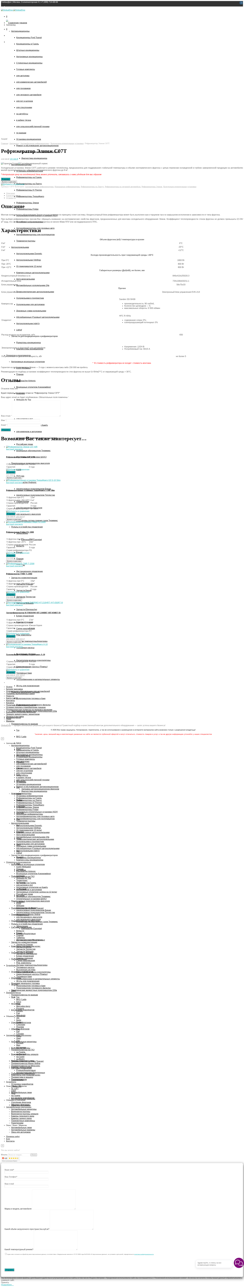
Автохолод (14, 143)
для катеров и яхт (24, 419)
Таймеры (20, 938)
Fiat (18, 1013)
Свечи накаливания (25, 628)
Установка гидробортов (22, 1084)
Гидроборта (11, 965)
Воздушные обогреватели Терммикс (33, 451)
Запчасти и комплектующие (24, 578)
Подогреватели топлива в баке (30, 698)
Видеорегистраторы (20, 1111)
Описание (10, 193)
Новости (10, 696)
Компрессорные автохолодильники (33, 273)
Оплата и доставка (15, 716)
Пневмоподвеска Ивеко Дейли (25, 1063)
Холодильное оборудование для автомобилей (28, 691)
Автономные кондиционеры (29, 755)
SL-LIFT (15, 1089)
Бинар (19, 933)
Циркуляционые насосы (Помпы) (32, 667)
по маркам (21, 782)
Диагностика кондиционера (34, 158)
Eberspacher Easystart (31, 928)
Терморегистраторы (25, 241)
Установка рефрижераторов (29, 796)
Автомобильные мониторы (24, 1042)
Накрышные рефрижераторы (67, 187)
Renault (19, 1043)
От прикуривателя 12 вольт (29, 266)
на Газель (15, 1003)
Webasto (20, 476)
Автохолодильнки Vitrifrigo (28, 260)
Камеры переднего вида (22, 1116)
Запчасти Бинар (24, 590)
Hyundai (20, 1027)
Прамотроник (22, 501)
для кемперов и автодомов (29, 431)
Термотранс (22, 880)
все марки (21, 1047)
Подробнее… (7, 1285)
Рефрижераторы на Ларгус (29, 184)
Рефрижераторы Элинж (27, 203)
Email (4, 425)
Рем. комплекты (23, 635)
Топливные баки (24, 673)
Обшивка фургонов (20, 1029)
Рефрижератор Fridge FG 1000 (20, 532)
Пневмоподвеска (13, 992)
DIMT (13, 1091)
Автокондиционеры (20, 31)
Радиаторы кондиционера (28, 343)
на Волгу (20, 1059)
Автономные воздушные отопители (28, 362)
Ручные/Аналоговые (26, 934)
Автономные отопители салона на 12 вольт (36, 892)
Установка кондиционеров (28, 139)
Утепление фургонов (21, 1102)
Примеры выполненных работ (20, 694)
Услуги (9, 687)
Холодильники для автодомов (30, 304)
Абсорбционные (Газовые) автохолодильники (37, 317)
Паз (18, 1029)
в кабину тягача (23, 777)
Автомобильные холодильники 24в (32, 285)
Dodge (19, 1022)
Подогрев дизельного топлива (25, 983)
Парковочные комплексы (23, 1121)
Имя (3, 420)
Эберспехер (22, 926)
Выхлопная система (25, 970)
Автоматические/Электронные (30, 1073)
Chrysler (20, 1034)
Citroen (19, 1011)
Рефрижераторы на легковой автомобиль (123, 187)
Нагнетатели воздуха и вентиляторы (33, 972)
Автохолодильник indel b (28, 323)
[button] (239, 1263)
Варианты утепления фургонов (21, 712)
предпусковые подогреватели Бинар (33, 910)
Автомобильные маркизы (23, 1130)
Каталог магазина (14, 689)
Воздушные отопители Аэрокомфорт (33, 387)
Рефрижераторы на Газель (29, 177)
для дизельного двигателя (28, 514)
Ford (18, 1004)
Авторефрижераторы (21, 793)
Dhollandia (16, 978)
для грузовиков (23, 766)
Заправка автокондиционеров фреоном (40, 789)
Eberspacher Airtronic (26, 381)
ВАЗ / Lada (21, 737)
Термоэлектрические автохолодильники (35, 292)
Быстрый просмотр (14, 449)
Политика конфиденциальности (21, 705)
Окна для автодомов (21, 1132)
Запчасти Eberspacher (26, 609)
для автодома (22, 761)
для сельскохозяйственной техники (32, 780)
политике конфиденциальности (144, 1254)
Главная (4, 143)
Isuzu (18, 1020)
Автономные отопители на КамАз (32, 887)
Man (18, 1045)
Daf (17, 1031)
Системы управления (21, 1068)
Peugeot (20, 1009)
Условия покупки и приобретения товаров (26, 707)
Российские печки (24, 444)
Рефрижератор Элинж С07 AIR (20, 457)
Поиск (34, 1155)
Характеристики (13, 195)
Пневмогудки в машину (22, 1077)
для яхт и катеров (24, 771)
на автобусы (22, 775)
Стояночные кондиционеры (29, 757)
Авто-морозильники (25, 279)
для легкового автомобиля (28, 768)
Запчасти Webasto (25, 951)
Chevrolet (20, 1025)
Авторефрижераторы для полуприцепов (35, 234)
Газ (17, 730)
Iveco (18, 743)
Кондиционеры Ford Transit (29, 37)
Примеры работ (13, 1136)
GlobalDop (6, 725)
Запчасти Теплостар (25, 597)
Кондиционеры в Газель (27, 44)
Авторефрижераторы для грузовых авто (35, 816)
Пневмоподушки (19, 1079)
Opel (18, 1038)
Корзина (10, 703)
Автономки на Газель (26, 883)
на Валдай (21, 1054)
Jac (17, 1018)
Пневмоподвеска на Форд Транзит (27, 1061)
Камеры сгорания (24, 958)
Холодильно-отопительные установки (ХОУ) (37, 812)
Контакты (10, 15)
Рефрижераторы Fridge (27, 209)
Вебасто (20, 546)
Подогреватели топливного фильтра (33, 988)
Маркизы (10, 721)
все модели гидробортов (22, 1098)
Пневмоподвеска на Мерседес (25, 1066)
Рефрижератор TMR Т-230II (19, 574)
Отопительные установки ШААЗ (31, 899)
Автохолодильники (20, 247)
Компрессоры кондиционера (29, 860)
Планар (20, 374)
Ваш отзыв (6, 416)
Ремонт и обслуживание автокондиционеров (37, 146)
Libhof (19, 330)
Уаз (18, 1041)
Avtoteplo (20, 876)
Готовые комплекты (25, 759)
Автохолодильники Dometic (29, 254)
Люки (8, 719)
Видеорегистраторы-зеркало (24, 1114)
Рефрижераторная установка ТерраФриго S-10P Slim (30, 490)
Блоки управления (25, 616)
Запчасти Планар (24, 944)
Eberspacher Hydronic (26, 482)
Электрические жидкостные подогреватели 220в (34, 990)
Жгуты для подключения (27, 686)
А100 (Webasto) (23, 867)
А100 (18, 903)
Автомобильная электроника (18, 1107)
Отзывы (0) (11, 198)
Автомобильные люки (21, 1092)
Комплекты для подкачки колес (25, 1075)
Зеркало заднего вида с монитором (23, 714)
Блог (8, 13)
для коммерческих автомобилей (31, 764)
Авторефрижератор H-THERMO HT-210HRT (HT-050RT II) (33, 613)
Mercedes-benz (23, 1006)
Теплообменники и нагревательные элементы (38, 679)
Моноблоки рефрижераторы (29, 814)
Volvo (18, 1036)
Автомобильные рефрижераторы (34, 143)
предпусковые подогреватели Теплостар (35, 495)
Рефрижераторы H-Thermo (29, 190)
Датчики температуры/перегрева (31, 641)
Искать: (4, 1155)
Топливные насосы (25, 648)
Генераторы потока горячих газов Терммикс (37, 520)
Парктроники (17, 1123)
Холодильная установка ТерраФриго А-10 (25, 654)
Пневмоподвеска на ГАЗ (22, 1050)
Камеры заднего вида (21, 1118)
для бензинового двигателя (29, 508)
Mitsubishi (20, 1015)
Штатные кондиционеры (27, 752)
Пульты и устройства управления (27, 527)
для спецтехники (24, 773)
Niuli (13, 997)
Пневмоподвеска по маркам (24, 724)
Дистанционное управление (29, 940)
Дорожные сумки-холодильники (31, 311)
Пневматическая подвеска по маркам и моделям (29, 710)
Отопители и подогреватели (18, 862)
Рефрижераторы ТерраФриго (30, 196)
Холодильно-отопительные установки (67, 143)
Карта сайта (11, 698)
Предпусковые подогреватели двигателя (30, 901)
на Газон (20, 1057)
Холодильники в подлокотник (30, 298)
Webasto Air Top (23, 400)
